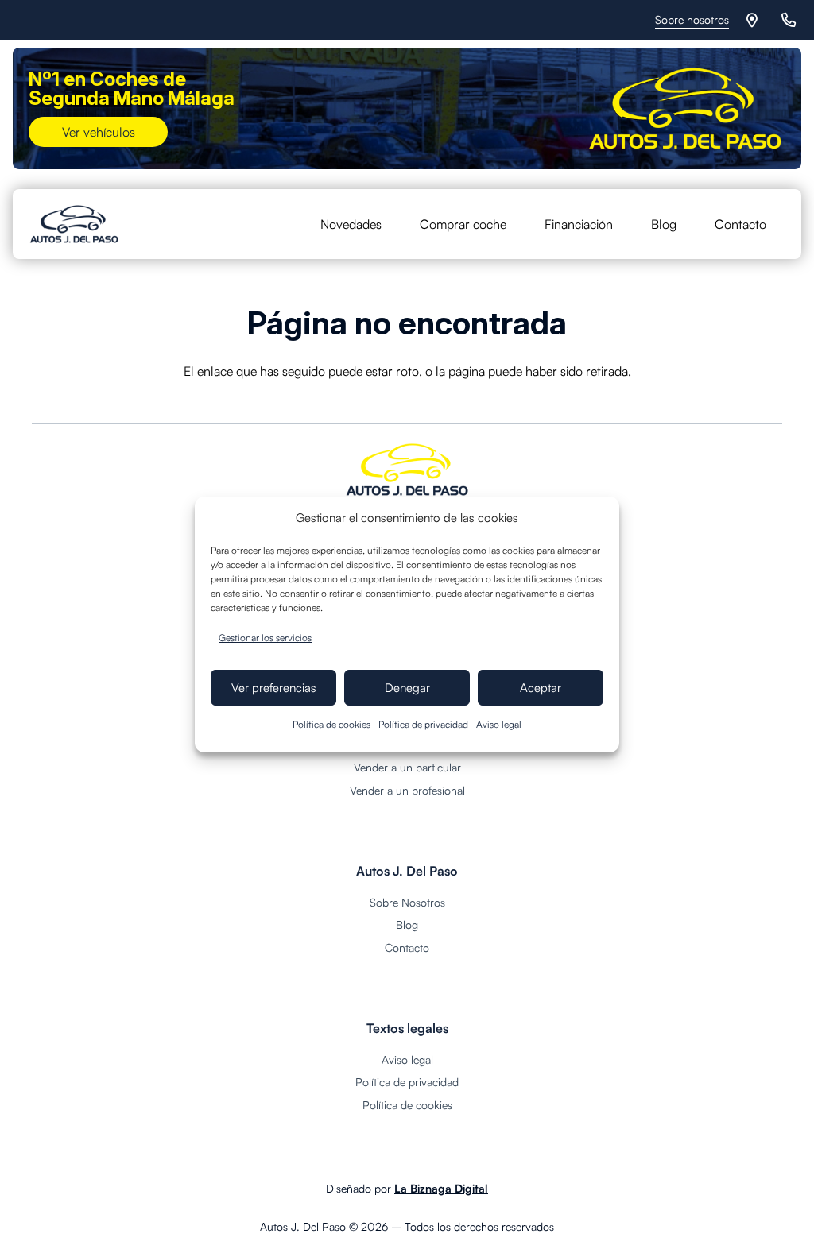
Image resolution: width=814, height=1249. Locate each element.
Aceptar (540, 687)
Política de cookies (331, 724)
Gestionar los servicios (265, 638)
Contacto (407, 947)
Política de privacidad (423, 724)
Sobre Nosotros (407, 902)
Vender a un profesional (407, 790)
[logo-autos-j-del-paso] (74, 224)
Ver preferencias (273, 687)
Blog (407, 924)
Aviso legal (498, 724)
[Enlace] (754, 20)
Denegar (407, 687)
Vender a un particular (407, 767)
